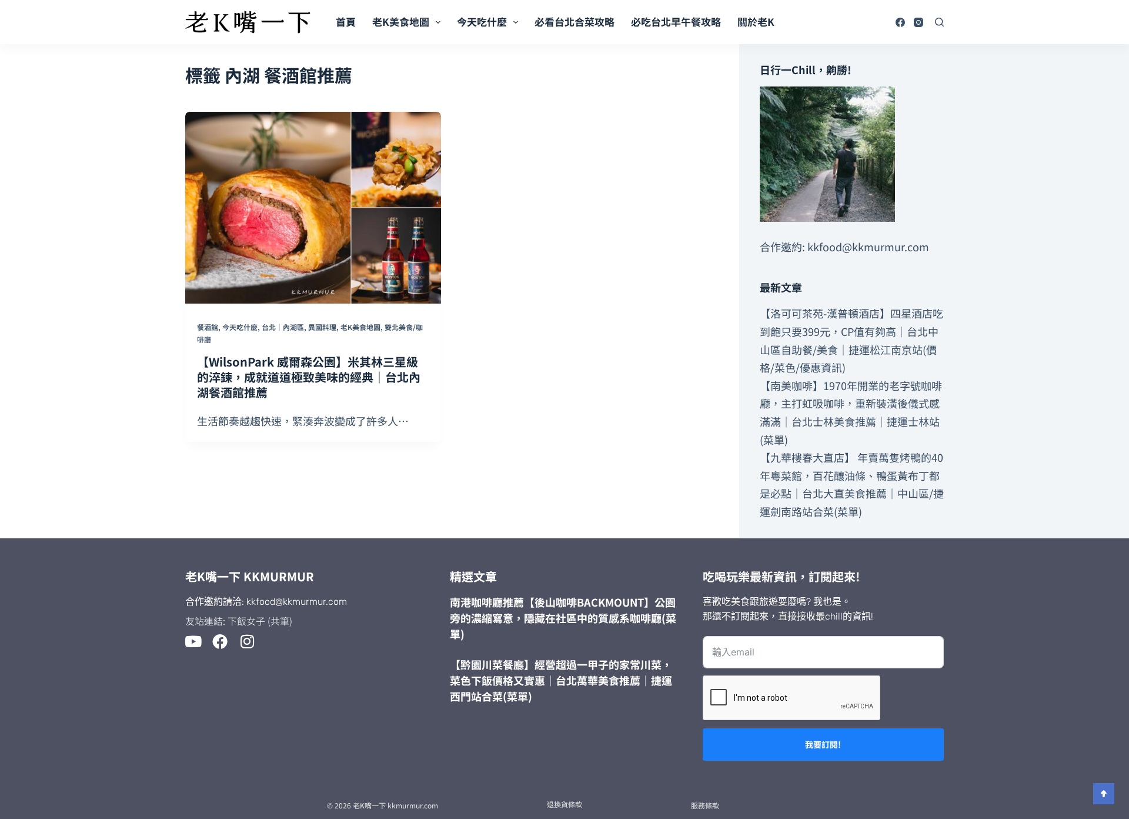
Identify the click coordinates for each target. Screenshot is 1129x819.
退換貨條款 (564, 804)
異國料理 (322, 327)
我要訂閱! (823, 744)
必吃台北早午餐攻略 (676, 21)
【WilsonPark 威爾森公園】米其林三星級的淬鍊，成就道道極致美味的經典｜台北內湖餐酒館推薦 (308, 377)
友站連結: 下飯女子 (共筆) (238, 621)
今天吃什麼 (482, 21)
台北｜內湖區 (283, 327)
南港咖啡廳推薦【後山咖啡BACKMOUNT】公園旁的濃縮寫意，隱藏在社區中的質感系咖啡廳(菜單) (563, 617)
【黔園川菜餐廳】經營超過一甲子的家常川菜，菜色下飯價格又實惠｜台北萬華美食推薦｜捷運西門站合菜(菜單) (561, 680)
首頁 (346, 21)
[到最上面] (1103, 793)
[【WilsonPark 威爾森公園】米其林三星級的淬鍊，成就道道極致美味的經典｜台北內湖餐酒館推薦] (313, 208)
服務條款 (705, 805)
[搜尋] (939, 22)
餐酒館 (207, 327)
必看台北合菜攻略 (574, 21)
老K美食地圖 (400, 21)
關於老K (755, 21)
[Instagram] (918, 22)
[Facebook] (900, 22)
